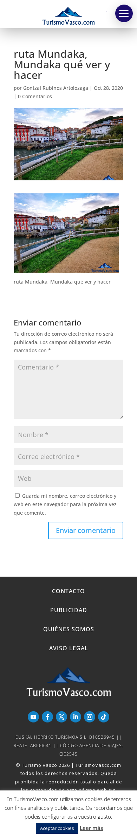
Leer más (91, 827)
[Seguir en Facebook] (47, 716)
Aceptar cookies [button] (57, 828)
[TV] (124, 13)
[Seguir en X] (61, 716)
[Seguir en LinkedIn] (75, 716)
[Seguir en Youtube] (33, 716)
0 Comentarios (35, 96)
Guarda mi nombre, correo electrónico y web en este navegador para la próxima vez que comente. (65, 504)
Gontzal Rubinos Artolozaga (55, 88)
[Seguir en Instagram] (89, 716)
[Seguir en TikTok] (103, 716)
